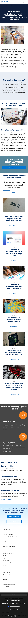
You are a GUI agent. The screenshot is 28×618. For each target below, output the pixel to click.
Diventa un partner (7, 574)
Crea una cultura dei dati (8, 534)
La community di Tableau (9, 546)
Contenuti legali (7, 600)
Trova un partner (6, 572)
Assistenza (5, 579)
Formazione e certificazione (9, 584)
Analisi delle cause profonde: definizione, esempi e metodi (14, 320)
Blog (10, 598)
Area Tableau (6, 560)
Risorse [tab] (13, 192)
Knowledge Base (6, 581)
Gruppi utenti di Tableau (8, 551)
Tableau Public (6, 548)
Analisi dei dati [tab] (6, 189)
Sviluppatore (15, 598)
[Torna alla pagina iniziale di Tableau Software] (5, 1)
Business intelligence (8, 466)
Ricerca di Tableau (7, 539)
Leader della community (8, 553)
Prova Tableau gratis (14, 516)
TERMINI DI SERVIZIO (15, 600)
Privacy (22, 600)
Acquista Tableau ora (14, 521)
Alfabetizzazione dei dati (10, 491)
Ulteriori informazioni (6, 152)
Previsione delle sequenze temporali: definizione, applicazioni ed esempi (14, 219)
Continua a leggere (7, 429)
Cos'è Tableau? (6, 529)
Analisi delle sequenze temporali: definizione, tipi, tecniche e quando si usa (14, 352)
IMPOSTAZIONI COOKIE (20, 603)
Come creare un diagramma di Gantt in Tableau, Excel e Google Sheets (14, 253)
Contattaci (5, 541)
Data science (21, 5)
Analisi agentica (6, 532)
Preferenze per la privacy (15, 606)
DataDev (5, 555)
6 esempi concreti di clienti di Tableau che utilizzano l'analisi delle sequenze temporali (14, 386)
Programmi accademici (8, 562)
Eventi (4, 565)
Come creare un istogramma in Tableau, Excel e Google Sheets (14, 287)
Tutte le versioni (6, 589)
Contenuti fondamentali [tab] (17, 189)
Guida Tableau (6, 586)
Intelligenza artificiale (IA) (10, 477)
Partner (5, 570)
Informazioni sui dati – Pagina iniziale (9, 5)
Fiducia (6, 598)
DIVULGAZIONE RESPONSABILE (8, 603)
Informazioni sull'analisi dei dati (10, 536)
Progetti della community (8, 558)
